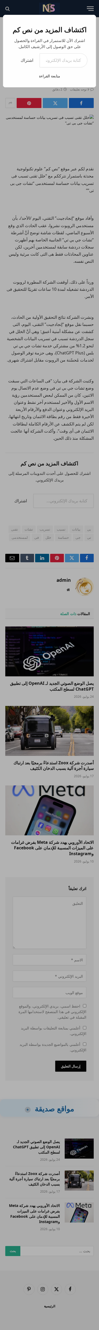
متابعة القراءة (49, 75)
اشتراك (27, 60)
